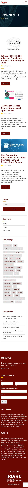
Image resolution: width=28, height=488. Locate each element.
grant (18, 270)
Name (3, 381)
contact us (6, 368)
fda (11, 264)
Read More (6, 83)
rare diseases (7, 286)
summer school (8, 295)
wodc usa (18, 302)
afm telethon (7, 245)
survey (16, 295)
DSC (5, 255)
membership (7, 277)
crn (10, 252)
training (14, 298)
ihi (11, 273)
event (5, 264)
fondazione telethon (9, 267)
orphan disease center (9, 280)
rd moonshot (7, 289)
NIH (14, 277)
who (5, 302)
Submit (4, 402)
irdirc (16, 273)
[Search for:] (14, 204)
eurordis (20, 261)
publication (7, 283)
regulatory (16, 289)
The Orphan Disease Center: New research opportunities (11, 108)
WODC (11, 302)
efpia (5, 258)
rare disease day (17, 283)
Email (3, 394)
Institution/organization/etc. (9, 388)
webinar (21, 298)
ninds (20, 277)
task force (6, 298)
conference (18, 248)
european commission (9, 261)
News (9, 66)
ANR (15, 245)
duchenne (12, 255)
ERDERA (18, 258)
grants (6, 273)
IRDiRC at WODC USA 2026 (11, 327)
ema (11, 258)
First (2, 385)
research (6, 292)
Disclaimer (18, 426)
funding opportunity (9, 270)
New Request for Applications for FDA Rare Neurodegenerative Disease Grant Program (13, 158)
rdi (14, 286)
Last (16, 385)
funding (19, 267)
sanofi (13, 292)
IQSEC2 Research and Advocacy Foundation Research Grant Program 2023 (12, 59)
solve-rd (20, 292)
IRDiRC (5, 66)
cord (5, 252)
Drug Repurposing (19, 252)
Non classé (6, 230)
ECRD (19, 255)
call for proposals (8, 248)
